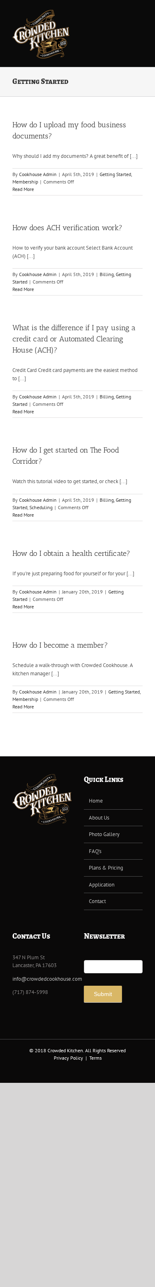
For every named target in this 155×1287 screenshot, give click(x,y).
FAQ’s (95, 851)
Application (101, 884)
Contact (97, 901)
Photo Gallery (104, 834)
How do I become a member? (60, 645)
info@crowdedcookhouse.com (47, 978)
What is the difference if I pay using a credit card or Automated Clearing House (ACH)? (74, 339)
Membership (25, 182)
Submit (103, 994)
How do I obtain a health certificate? (71, 553)
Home (96, 800)
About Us (99, 817)
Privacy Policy (68, 1058)
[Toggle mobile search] (124, 12)
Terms (95, 1058)
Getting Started (115, 174)
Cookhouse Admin (38, 174)
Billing (107, 274)
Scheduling (40, 507)
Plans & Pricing (106, 867)
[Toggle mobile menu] (139, 12)
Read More (23, 189)
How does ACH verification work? (67, 227)
